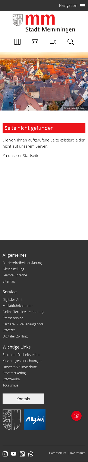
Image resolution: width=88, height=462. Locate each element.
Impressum (77, 453)
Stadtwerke (11, 379)
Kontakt (23, 398)
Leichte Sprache (15, 275)
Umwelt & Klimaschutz (20, 367)
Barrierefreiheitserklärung (22, 262)
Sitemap (9, 281)
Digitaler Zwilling (15, 336)
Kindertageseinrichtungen (22, 360)
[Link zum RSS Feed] (22, 454)
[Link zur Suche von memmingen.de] (70, 42)
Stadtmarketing (14, 373)
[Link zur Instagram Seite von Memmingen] (5, 454)
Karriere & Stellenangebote (23, 324)
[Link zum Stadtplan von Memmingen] (17, 42)
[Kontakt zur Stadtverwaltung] (35, 42)
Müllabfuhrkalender (18, 305)
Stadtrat (9, 330)
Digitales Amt (12, 299)
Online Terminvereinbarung (23, 311)
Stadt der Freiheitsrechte (21, 354)
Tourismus (10, 385)
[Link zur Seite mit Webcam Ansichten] (53, 42)
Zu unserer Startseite (21, 155)
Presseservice (13, 318)
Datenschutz (57, 453)
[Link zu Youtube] (13, 454)
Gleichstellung (13, 269)
